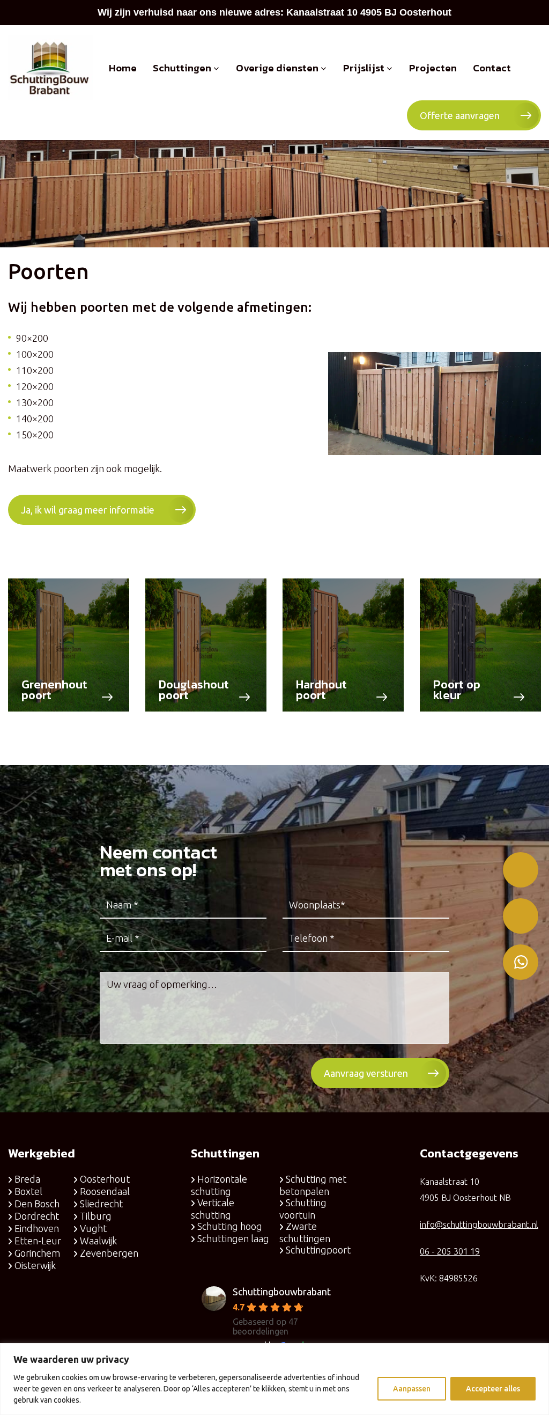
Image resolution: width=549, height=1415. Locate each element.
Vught (93, 1228)
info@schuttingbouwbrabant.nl (479, 1224)
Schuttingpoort (318, 1249)
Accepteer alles (493, 1388)
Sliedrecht (101, 1203)
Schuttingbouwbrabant (282, 1291)
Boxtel (28, 1191)
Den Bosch (37, 1203)
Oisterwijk (35, 1265)
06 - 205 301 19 (450, 1251)
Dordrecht (36, 1216)
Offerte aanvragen (460, 115)
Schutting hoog (229, 1226)
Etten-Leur (37, 1240)
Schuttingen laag (233, 1238)
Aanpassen (412, 1388)
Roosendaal (105, 1191)
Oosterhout (105, 1179)
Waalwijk (98, 1240)
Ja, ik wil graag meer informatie (87, 509)
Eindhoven (36, 1228)
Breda (27, 1179)
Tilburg (96, 1216)
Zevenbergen (109, 1253)
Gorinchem (37, 1253)
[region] (274, 1379)
